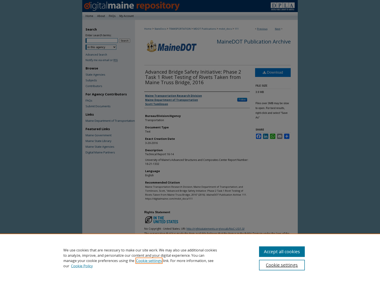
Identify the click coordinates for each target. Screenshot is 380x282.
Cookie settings (149, 260)
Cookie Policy (82, 266)
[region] (190, 258)
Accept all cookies (282, 252)
